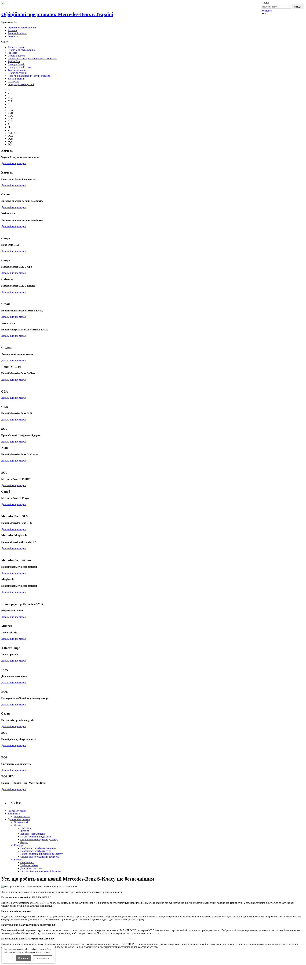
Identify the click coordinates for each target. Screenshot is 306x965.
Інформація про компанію (22, 27)
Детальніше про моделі (13, 163)
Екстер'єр (25, 828)
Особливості (21, 822)
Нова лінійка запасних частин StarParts (29, 75)
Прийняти (23, 958)
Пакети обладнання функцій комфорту (41, 853)
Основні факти (22, 816)
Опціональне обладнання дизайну (39, 839)
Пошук (297, 6)
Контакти (267, 10)
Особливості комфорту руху (35, 851)
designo (24, 842)
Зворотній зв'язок (17, 33)
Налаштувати (43, 958)
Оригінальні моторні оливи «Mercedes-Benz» (32, 58)
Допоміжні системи (31, 868)
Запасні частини (16, 78)
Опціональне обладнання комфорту (39, 856)
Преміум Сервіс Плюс (20, 67)
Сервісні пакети (16, 55)
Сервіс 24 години (17, 73)
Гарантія (12, 52)
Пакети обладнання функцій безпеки (40, 871)
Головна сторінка (17, 810)
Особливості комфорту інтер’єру (38, 848)
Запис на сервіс (16, 47)
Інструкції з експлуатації (21, 84)
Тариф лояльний (17, 70)
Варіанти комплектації (32, 833)
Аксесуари (13, 81)
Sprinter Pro (14, 61)
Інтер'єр (24, 830)
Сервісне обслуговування (21, 50)
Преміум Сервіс (16, 64)
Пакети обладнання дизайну (35, 836)
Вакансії (12, 30)
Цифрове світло (29, 865)
